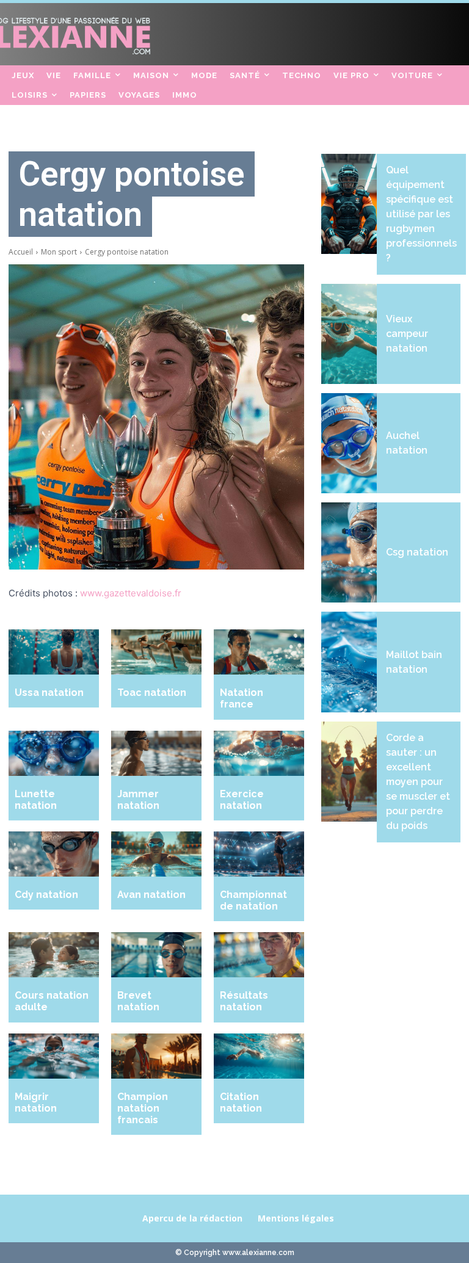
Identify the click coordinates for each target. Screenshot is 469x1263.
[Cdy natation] (54, 854)
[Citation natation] (259, 1056)
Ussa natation (49, 692)
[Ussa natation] (54, 652)
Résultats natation (244, 1001)
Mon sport (59, 252)
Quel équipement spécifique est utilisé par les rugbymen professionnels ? (421, 214)
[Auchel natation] (349, 443)
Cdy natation (46, 894)
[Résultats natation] (259, 954)
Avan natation (151, 894)
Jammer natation (138, 799)
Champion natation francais (142, 1108)
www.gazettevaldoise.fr (130, 593)
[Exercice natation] (259, 753)
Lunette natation (36, 799)
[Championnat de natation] (259, 854)
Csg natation (417, 552)
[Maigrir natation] (54, 1056)
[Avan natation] (156, 854)
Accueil (21, 252)
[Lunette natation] (54, 753)
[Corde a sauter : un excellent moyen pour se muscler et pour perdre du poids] (349, 772)
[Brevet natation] (156, 954)
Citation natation (241, 1102)
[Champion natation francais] (156, 1056)
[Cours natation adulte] (54, 954)
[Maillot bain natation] (349, 662)
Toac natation (151, 692)
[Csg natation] (349, 552)
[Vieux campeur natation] (349, 334)
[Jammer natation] (156, 753)
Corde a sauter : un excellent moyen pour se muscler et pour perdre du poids (418, 781)
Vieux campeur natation (407, 333)
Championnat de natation (253, 900)
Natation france (241, 698)
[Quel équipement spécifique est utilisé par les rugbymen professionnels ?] (349, 204)
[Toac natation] (156, 652)
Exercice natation (242, 799)
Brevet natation (138, 1001)
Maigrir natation (36, 1102)
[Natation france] (259, 652)
